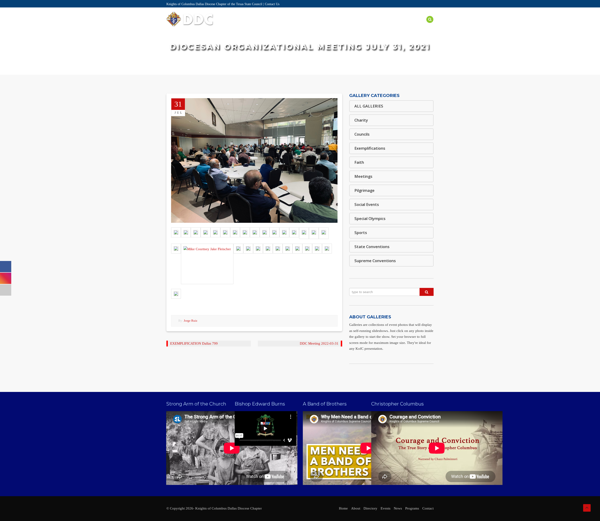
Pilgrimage (364, 190)
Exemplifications (369, 148)
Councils (362, 134)
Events (317, 25)
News (400, 25)
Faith (359, 162)
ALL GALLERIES (368, 106)
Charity (361, 120)
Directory (295, 25)
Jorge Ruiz (190, 320)
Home (256, 25)
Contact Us (272, 4)
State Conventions (372, 246)
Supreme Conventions (375, 260)
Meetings (363, 176)
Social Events (366, 204)
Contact (428, 508)
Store (417, 25)
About (273, 25)
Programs (340, 25)
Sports (360, 232)
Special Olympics (370, 218)
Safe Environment (373, 25)
